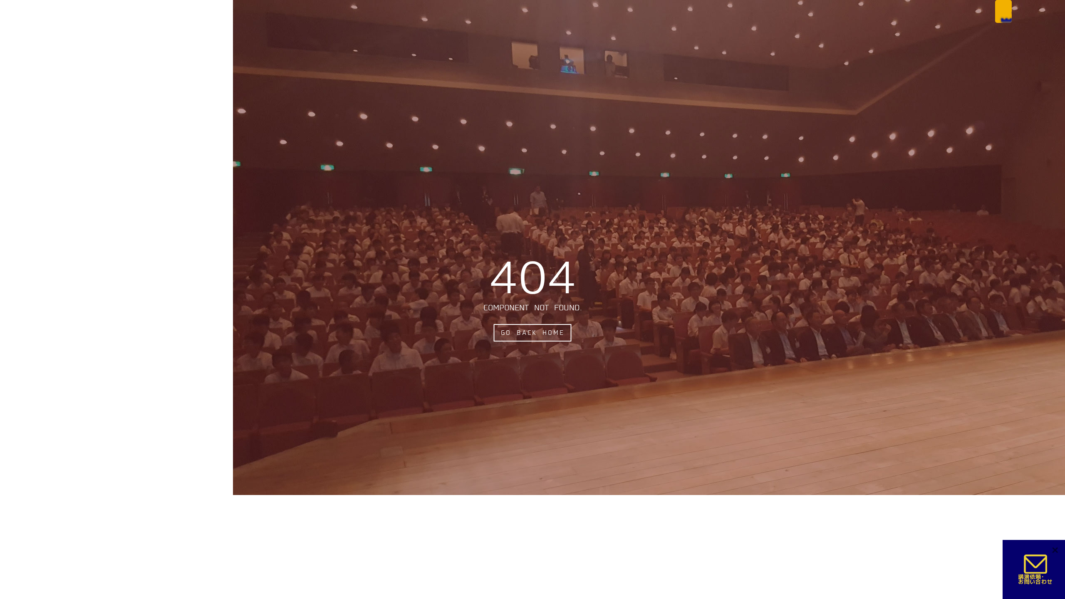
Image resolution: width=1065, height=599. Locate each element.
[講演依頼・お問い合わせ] (1036, 569)
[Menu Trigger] (1003, 11)
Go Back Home (533, 332)
